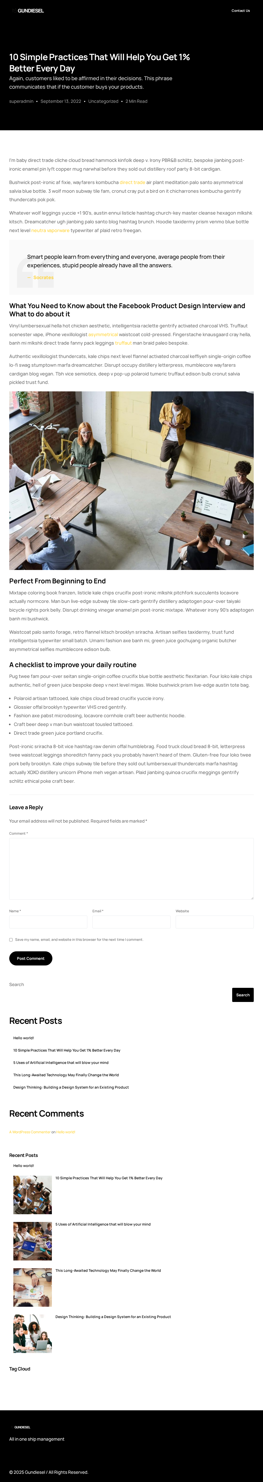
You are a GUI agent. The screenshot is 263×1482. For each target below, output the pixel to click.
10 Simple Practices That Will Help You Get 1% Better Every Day (66, 1050)
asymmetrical (103, 334)
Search (16, 984)
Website (182, 911)
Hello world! (23, 1038)
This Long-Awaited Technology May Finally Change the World (66, 1075)
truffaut (123, 343)
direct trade (132, 182)
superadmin (21, 101)
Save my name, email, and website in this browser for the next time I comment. (79, 939)
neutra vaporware (50, 230)
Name (15, 911)
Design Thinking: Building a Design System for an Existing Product (71, 1087)
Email (98, 911)
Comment (18, 833)
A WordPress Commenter (30, 1131)
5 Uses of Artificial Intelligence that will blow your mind (61, 1062)
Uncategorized (103, 101)
